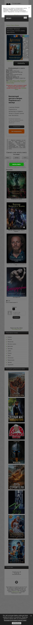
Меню (8, 18)
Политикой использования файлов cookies (15, 620)
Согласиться (16, 623)
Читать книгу (16, 164)
